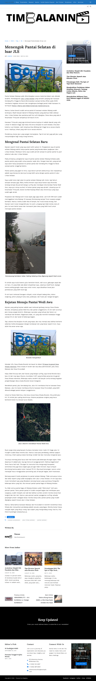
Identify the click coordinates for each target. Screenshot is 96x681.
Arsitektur (72, 55)
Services (80, 2)
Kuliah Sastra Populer (48, 2)
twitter (78, 678)
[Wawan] (8, 537)
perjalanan (11, 517)
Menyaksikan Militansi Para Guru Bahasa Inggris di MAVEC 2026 (78, 98)
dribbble (88, 678)
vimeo (83, 678)
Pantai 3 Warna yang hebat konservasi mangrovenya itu (30, 106)
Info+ (74, 2)
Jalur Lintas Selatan (27, 98)
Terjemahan (23, 2)
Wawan (10, 56)
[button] (88, 42)
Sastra (37, 2)
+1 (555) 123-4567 (34, 664)
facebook (66, 678)
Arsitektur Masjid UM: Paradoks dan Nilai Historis (13, 570)
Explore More (81, 663)
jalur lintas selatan (29, 520)
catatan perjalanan (14, 520)
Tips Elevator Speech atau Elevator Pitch (32, 569)
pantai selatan (41, 520)
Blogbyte (25, 678)
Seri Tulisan (59, 2)
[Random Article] (90, 2)
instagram (72, 678)
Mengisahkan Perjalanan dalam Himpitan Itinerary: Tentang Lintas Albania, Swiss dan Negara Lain (78, 90)
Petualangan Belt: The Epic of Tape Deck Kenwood (52, 570)
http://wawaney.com (19, 537)
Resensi (31, 2)
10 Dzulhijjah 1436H (11, 648)
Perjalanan (68, 2)
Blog (17, 2)
